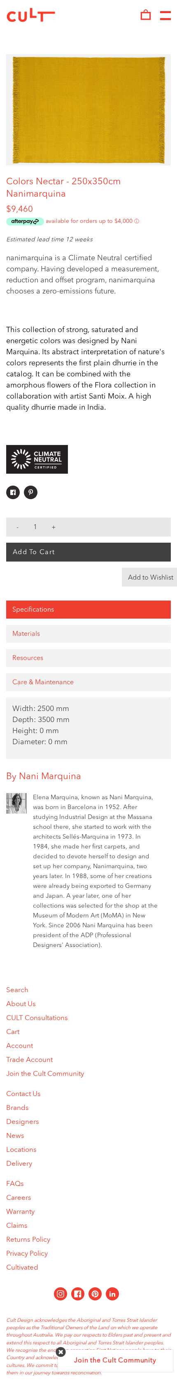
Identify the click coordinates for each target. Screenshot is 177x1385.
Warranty (20, 1211)
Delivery (19, 1163)
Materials (26, 634)
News (15, 1136)
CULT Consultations (37, 1018)
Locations (21, 1150)
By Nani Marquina (43, 776)
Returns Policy (28, 1239)
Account (19, 1046)
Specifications (33, 610)
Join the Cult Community (45, 1074)
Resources (27, 658)
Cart (12, 1032)
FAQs (15, 1184)
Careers (18, 1198)
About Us (21, 1004)
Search (17, 990)
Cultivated (22, 1267)
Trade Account (29, 1060)
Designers (22, 1122)
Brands (17, 1108)
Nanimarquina (36, 194)
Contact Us (23, 1094)
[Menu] (165, 16)
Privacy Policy (27, 1253)
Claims (17, 1225)
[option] (88, 109)
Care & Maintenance (43, 682)
